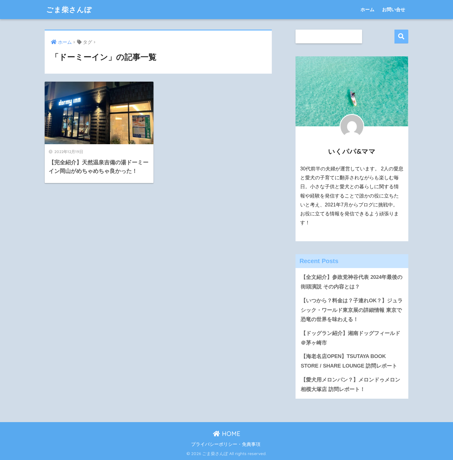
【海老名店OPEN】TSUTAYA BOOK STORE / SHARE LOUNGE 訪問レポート (349, 361)
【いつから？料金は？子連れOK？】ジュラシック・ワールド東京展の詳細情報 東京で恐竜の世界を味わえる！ (352, 310)
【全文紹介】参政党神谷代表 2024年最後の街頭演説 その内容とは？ (351, 282)
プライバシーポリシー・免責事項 (225, 444)
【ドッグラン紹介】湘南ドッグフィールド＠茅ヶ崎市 (350, 338)
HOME (230, 434)
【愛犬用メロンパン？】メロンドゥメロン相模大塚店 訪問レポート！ (350, 384)
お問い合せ (393, 9)
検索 (401, 36)
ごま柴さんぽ (69, 9)
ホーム (367, 9)
